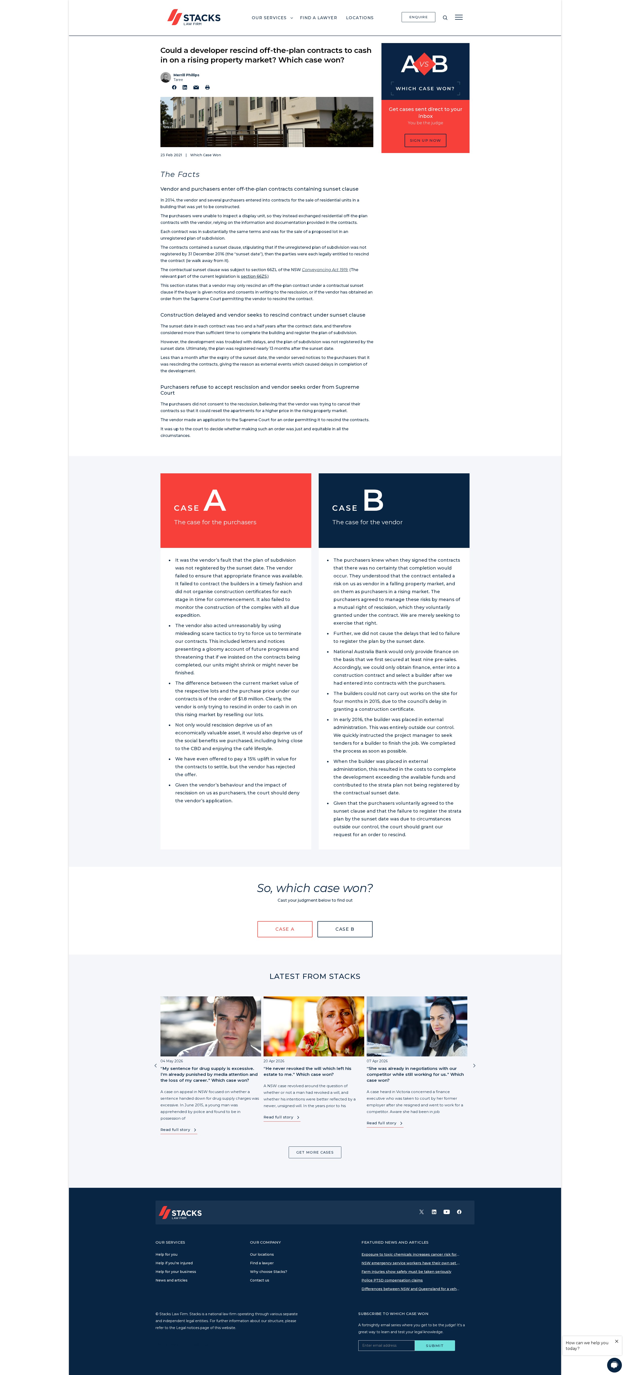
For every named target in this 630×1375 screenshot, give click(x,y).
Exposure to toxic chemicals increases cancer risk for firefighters (411, 1254)
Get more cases (315, 1152)
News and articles (172, 1280)
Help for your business (176, 1271)
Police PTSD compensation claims (392, 1280)
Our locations (262, 1254)
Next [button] (474, 1065)
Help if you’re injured (174, 1263)
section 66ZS (254, 276)
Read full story (175, 1129)
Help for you (166, 1254)
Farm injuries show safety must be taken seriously (406, 1271)
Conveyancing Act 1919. (325, 269)
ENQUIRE (418, 17)
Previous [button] (155, 1065)
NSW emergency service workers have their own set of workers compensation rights (411, 1263)
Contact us (259, 1280)
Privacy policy (168, 1344)
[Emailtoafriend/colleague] (196, 87)
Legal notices (201, 1344)
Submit (435, 1345)
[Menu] (459, 17)
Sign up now (425, 140)
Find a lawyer (262, 1263)
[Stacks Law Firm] (193, 17)
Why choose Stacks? (268, 1271)
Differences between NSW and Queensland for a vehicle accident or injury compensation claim (411, 1289)
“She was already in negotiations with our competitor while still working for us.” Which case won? (415, 1074)
